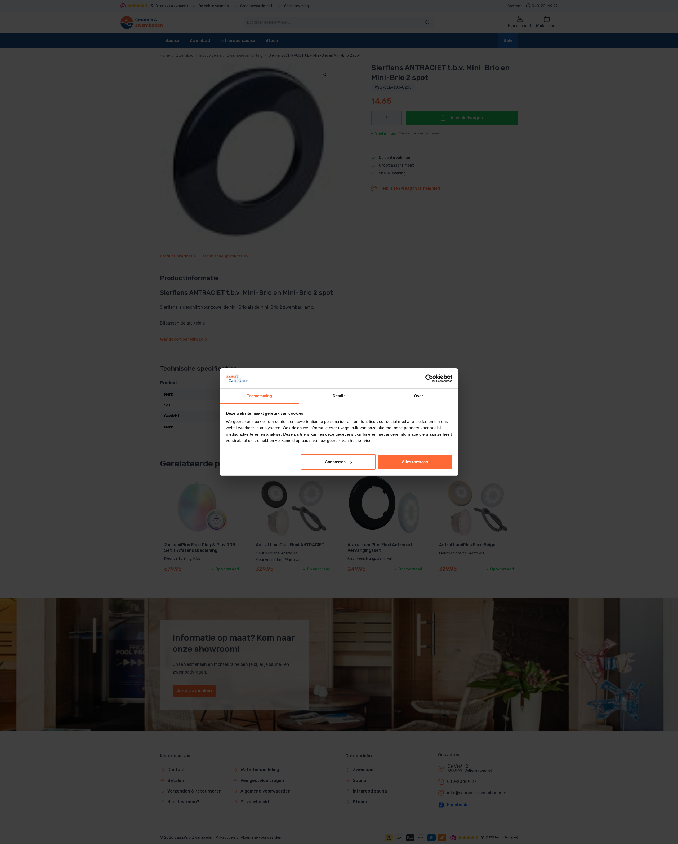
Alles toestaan (415, 462)
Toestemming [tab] (259, 395)
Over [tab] (418, 395)
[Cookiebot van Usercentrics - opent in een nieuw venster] (429, 378)
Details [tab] (339, 395)
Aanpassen (335, 462)
